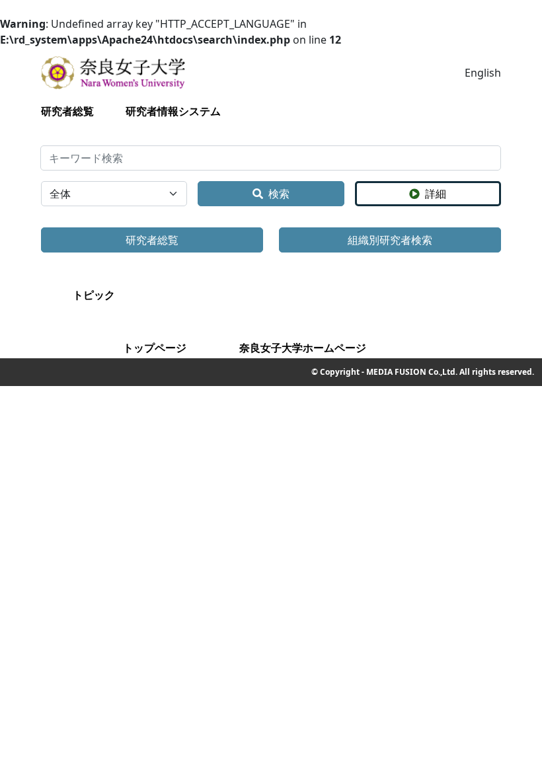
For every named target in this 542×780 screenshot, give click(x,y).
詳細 (435, 193)
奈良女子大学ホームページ (302, 347)
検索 (279, 193)
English (483, 72)
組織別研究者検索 (390, 240)
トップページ (154, 347)
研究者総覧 (67, 111)
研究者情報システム (173, 111)
